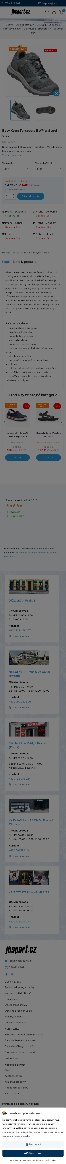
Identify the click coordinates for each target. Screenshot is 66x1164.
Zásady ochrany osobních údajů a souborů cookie (33, 1160)
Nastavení (33, 1144)
